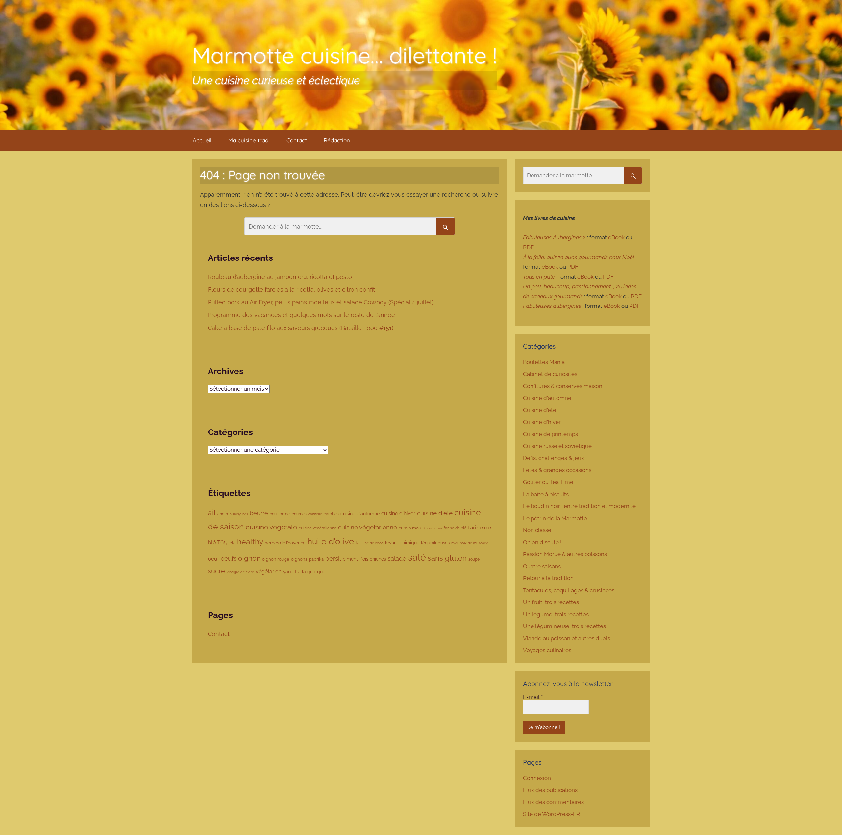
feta (231, 542)
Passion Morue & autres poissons (565, 554)
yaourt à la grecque (304, 571)
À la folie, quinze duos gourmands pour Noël (578, 257)
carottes (331, 513)
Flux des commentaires (553, 802)
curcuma (434, 528)
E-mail (533, 697)
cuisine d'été (435, 513)
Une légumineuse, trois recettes (564, 626)
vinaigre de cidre (240, 572)
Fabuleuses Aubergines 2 (554, 237)
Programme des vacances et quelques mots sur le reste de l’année (301, 314)
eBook (616, 237)
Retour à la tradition (548, 578)
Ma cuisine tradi (249, 140)
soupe (474, 559)
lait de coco (374, 543)
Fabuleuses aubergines (552, 306)
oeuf (213, 559)
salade (397, 558)
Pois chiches (372, 559)
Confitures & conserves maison (562, 386)
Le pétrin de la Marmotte (555, 518)
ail (212, 512)
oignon (249, 558)
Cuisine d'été (539, 410)
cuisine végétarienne (367, 527)
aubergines (239, 514)
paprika (316, 559)
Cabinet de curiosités (550, 374)
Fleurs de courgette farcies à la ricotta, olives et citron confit (292, 289)
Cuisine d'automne (547, 398)
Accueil (202, 140)
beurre (259, 513)
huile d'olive (330, 541)
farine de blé (455, 528)
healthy (250, 541)
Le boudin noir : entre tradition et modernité (579, 506)
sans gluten (447, 558)
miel (454, 543)
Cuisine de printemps (550, 434)
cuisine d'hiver (398, 513)
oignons (299, 559)
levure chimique (402, 542)
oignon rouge (275, 559)
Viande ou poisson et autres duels (566, 638)
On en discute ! (542, 542)
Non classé (537, 530)
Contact (296, 140)
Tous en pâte (539, 276)
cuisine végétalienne (317, 528)
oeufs (228, 558)
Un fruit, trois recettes (551, 602)
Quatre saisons (542, 566)
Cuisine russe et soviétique (557, 446)
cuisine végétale (271, 527)
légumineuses (435, 542)
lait (359, 542)
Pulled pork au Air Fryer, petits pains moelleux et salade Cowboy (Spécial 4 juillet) (321, 302)
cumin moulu (412, 528)
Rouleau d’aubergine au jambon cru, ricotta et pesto (281, 276)
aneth (222, 513)
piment (350, 559)
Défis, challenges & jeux (553, 458)
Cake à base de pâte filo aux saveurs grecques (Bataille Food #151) (301, 327)
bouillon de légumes (288, 513)
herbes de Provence (285, 542)
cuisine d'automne (360, 513)
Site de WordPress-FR (551, 814)
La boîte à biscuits (546, 494)
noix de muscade (474, 543)
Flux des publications (550, 790)
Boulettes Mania (544, 362)
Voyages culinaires (547, 650)
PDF (528, 247)
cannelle (315, 514)
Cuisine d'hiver (542, 422)
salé (417, 557)
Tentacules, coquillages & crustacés (568, 590)
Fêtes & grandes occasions (557, 470)
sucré (216, 571)
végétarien (268, 571)
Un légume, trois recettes (556, 614)
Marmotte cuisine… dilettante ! (344, 55)
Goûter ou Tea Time (548, 482)
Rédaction (337, 140)
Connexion (537, 778)
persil (333, 558)
